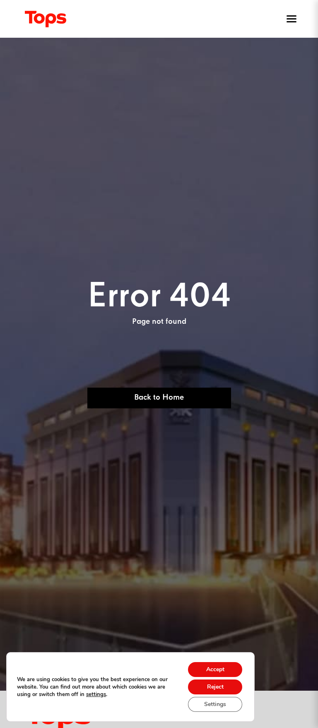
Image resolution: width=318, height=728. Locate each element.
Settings (215, 704)
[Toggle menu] (290, 19)
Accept (215, 669)
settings (96, 694)
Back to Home (159, 397)
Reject (215, 687)
